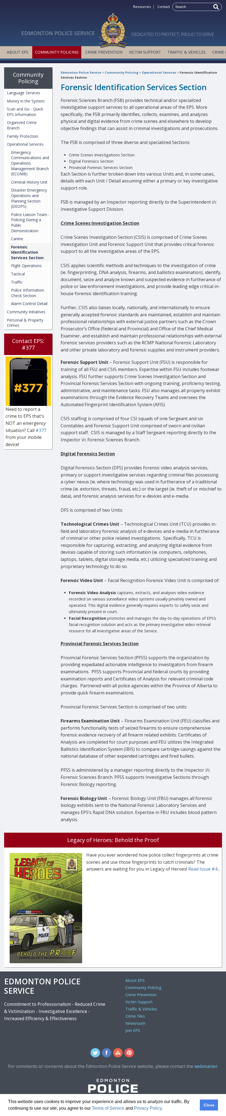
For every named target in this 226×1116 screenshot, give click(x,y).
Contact (163, 6)
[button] (164, 1109)
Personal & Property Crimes (25, 322)
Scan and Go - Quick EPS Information (25, 111)
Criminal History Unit (29, 182)
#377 (41, 430)
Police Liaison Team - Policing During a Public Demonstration (30, 222)
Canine (17, 238)
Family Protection (22, 136)
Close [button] (209, 1105)
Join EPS (132, 1030)
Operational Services (159, 72)
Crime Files (135, 1016)
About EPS (17, 52)
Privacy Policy (148, 1108)
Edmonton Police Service (81, 72)
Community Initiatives (26, 311)
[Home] (113, 29)
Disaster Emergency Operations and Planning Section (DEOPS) (29, 198)
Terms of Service (108, 1108)
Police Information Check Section (27, 292)
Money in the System (26, 101)
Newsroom (135, 1023)
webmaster (205, 1066)
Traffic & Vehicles (187, 52)
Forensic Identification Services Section (27, 252)
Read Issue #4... (204, 869)
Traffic (17, 282)
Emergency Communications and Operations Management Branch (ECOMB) (30, 163)
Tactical (18, 273)
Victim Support (145, 52)
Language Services (23, 92)
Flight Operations (26, 265)
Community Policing (57, 52)
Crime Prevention (103, 52)
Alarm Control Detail (29, 303)
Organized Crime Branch (22, 125)
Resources (142, 6)
